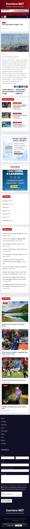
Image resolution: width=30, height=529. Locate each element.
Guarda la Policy (10, 525)
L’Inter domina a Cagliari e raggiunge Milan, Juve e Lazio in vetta (20, 106)
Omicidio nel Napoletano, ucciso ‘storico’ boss (15, 249)
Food (4, 207)
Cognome (18, 460)
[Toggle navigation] (5, 17)
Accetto (18, 525)
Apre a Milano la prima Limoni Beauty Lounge (8, 91)
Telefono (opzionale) (7, 468)
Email (3, 462)
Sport (4, 22)
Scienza (5, 214)
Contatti (3, 443)
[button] (27, 16)
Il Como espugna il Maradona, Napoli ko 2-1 (14, 254)
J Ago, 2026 (17, 109)
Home (2, 418)
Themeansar (15, 520)
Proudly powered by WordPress (11, 518)
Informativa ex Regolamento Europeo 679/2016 (14, 485)
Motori (4, 210)
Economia (5, 204)
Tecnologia (6, 220)
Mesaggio (4, 474)
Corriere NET (15, 3)
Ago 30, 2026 (6, 328)
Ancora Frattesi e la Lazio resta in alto (13, 244)
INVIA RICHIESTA (6, 501)
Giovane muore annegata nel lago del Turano (15, 233)
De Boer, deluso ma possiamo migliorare (20, 91)
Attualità (15, 103)
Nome (3, 455)
